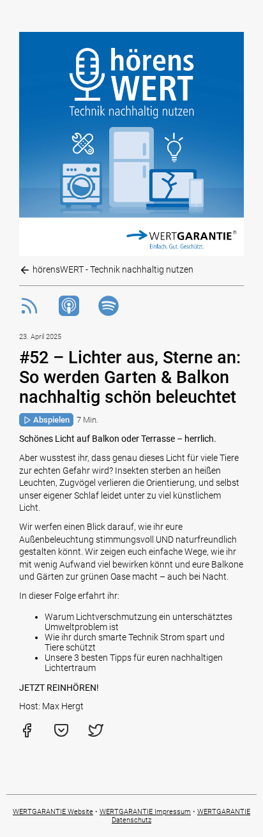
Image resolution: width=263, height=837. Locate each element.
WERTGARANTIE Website (53, 812)
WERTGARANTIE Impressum (145, 812)
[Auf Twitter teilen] (95, 735)
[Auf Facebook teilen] (26, 735)
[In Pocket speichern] (61, 735)
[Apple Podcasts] (69, 313)
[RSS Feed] (29, 313)
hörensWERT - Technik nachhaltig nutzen (112, 269)
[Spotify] (108, 313)
